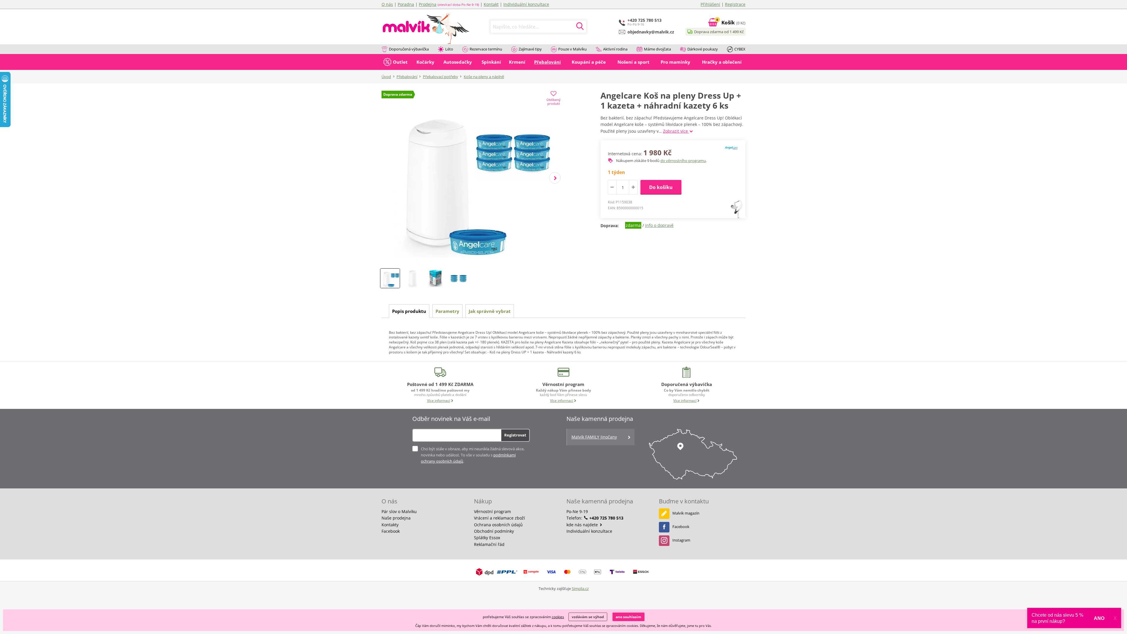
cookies (558, 616)
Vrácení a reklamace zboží (499, 518)
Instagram (681, 540)
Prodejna (427, 4)
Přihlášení (710, 4)
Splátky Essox (487, 537)
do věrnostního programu (683, 160)
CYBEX (739, 49)
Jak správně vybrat (490, 311)
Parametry (447, 311)
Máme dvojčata (657, 49)
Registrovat (515, 435)
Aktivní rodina (615, 49)
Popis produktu (409, 311)
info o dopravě (659, 225)
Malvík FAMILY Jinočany (594, 437)
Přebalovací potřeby (440, 76)
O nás (387, 4)
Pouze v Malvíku (572, 49)
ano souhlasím (628, 616)
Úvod (386, 76)
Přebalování (407, 76)
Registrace (735, 4)
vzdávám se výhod (588, 616)
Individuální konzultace (526, 4)
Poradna (406, 4)
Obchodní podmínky (494, 531)
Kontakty (390, 524)
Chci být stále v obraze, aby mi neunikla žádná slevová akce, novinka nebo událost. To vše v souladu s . (472, 455)
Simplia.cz (580, 588)
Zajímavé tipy (530, 49)
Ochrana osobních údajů (498, 524)
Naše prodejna (396, 518)
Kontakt (491, 4)
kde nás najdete (582, 524)
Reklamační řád (489, 544)
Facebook (391, 531)
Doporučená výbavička (409, 49)
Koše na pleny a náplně (484, 76)
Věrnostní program (492, 511)
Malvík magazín (685, 513)
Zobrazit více (676, 131)
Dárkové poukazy (702, 49)
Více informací (438, 400)
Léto (449, 49)
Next (555, 178)
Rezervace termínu (486, 49)
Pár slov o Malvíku (399, 511)
